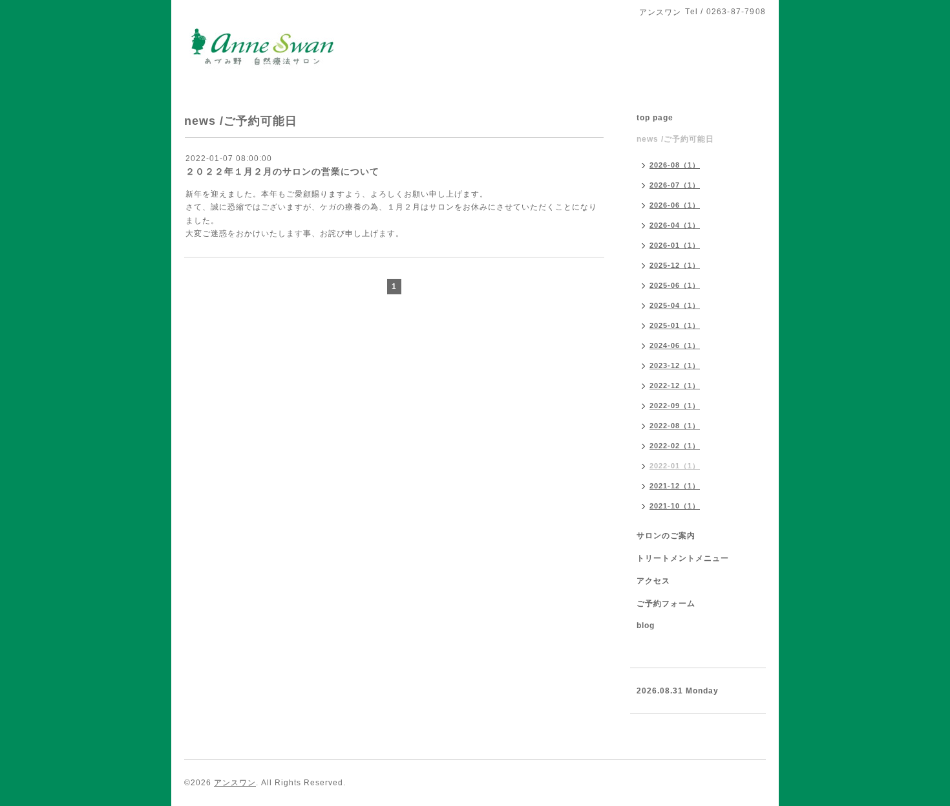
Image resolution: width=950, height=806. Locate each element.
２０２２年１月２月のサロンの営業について (282, 171)
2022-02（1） (674, 446)
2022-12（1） (674, 385)
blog (646, 625)
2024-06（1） (674, 345)
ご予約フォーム (666, 603)
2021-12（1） (674, 486)
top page (655, 117)
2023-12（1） (674, 365)
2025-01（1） (674, 325)
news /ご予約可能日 (675, 139)
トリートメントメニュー (683, 558)
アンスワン (235, 782)
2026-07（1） (674, 185)
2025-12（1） (674, 265)
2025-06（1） (674, 285)
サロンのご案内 (666, 535)
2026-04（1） (674, 225)
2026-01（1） (674, 245)
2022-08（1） (674, 426)
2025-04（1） (674, 305)
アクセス (653, 580)
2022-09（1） (674, 405)
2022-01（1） (674, 466)
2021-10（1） (674, 506)
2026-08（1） (674, 165)
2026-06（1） (674, 205)
